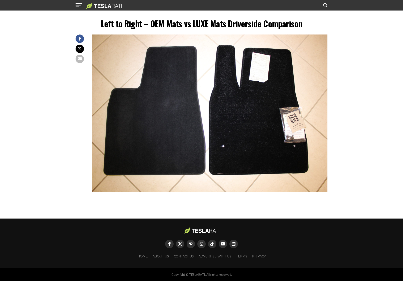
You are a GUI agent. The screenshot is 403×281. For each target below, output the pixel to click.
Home (142, 256)
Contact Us (184, 256)
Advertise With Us (215, 256)
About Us (161, 256)
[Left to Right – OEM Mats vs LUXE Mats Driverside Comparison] (209, 190)
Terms (241, 256)
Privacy (259, 256)
